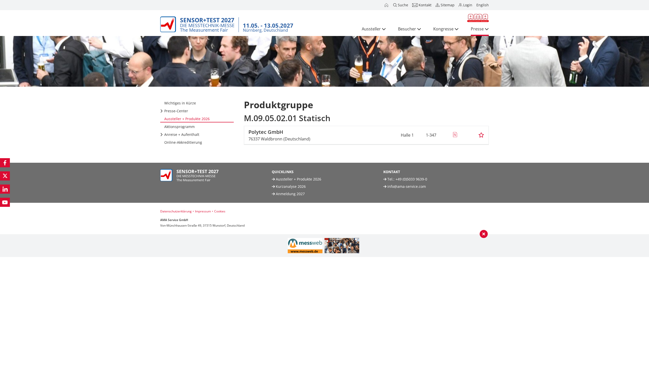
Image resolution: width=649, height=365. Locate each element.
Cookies (219, 211)
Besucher (407, 29)
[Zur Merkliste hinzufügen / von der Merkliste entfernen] (481, 135)
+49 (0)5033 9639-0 (411, 179)
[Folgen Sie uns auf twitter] (5, 175)
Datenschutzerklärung (176, 211)
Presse (477, 29)
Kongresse (443, 29)
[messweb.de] (305, 245)
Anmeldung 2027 (290, 193)
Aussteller (371, 29)
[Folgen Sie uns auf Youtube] (5, 202)
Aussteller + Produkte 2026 (298, 179)
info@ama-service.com (406, 186)
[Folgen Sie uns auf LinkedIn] (5, 189)
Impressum (203, 211)
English (482, 5)
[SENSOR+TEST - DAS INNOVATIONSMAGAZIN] (341, 245)
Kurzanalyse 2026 (290, 186)
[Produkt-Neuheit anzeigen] (455, 135)
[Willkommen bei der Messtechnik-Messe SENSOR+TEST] (387, 5)
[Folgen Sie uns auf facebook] (5, 162)
